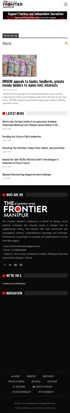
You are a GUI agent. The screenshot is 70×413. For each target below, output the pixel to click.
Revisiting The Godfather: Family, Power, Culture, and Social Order (33, 148)
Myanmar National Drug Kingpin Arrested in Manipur (26, 174)
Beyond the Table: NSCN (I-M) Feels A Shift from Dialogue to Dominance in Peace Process (30, 161)
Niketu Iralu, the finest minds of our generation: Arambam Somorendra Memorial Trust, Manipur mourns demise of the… (30, 123)
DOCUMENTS (48, 391)
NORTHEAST (48, 376)
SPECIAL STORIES (16, 381)
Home (17, 376)
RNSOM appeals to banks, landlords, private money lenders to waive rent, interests (33, 83)
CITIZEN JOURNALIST (21, 391)
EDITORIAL (20, 386)
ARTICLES (35, 381)
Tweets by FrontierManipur (14, 283)
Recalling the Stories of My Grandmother (22, 136)
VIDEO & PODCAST (44, 386)
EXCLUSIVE (52, 381)
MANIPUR (31, 376)
